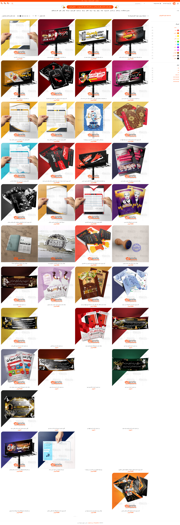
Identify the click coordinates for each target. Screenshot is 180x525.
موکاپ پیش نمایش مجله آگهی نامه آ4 (19, 263)
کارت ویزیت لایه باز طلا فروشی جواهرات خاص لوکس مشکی (19, 222)
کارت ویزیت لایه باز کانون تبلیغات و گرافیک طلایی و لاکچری (130, 469)
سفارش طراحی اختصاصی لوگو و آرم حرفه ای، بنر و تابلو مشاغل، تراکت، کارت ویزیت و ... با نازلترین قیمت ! (90, 7)
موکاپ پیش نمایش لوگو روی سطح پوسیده (56, 263)
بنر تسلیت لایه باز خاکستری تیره (93, 387)
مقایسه (112, 21)
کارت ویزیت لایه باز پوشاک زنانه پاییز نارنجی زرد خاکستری (93, 263)
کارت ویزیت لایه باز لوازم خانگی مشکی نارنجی (130, 511)
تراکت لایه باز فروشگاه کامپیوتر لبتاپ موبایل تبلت (19, 387)
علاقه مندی (112, 27)
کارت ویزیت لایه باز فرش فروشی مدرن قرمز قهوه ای (130, 139)
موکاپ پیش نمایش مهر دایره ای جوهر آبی (93, 511)
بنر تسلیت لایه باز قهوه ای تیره (19, 304)
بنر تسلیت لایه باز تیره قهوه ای (93, 428)
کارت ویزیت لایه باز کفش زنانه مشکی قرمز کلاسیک (56, 98)
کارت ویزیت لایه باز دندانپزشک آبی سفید (130, 304)
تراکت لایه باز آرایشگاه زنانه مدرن (130, 222)
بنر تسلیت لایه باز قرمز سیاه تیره (130, 346)
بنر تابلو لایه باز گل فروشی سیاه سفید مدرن (130, 98)
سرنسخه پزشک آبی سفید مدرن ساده (56, 469)
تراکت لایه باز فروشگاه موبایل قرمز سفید (93, 346)
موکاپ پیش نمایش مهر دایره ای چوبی (130, 263)
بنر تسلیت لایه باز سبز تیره (130, 387)
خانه (148, 16)
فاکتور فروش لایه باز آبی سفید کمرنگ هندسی (19, 181)
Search (12, 3)
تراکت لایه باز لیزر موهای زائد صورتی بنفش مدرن (130, 181)
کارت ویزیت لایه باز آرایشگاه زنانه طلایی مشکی (56, 511)
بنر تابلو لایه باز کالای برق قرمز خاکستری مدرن (56, 57)
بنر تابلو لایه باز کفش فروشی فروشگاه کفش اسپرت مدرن (93, 181)
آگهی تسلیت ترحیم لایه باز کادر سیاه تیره (56, 428)
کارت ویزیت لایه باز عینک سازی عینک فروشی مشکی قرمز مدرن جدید (56, 181)
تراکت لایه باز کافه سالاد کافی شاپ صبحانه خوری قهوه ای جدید (93, 304)
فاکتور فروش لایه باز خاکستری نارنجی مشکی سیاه (19, 139)
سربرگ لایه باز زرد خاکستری (19, 57)
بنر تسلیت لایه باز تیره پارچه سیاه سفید (130, 428)
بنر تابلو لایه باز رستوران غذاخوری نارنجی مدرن (19, 98)
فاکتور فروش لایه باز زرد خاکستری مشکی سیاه (56, 139)
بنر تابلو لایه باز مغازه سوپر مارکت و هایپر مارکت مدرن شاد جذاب (93, 98)
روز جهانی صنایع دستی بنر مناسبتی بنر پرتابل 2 (93, 139)
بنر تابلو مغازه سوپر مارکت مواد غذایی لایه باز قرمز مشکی (130, 57)
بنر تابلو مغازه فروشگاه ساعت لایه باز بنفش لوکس (19, 469)
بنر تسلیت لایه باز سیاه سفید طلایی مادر (19, 346)
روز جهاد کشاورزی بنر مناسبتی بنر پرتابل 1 (93, 469)
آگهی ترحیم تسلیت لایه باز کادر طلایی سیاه (19, 428)
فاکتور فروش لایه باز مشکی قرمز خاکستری (93, 222)
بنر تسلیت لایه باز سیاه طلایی (56, 346)
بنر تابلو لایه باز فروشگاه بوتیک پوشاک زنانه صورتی (19, 511)
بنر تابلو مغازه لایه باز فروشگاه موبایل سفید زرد (93, 57)
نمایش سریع (112, 24)
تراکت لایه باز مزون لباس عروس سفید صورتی (56, 304)
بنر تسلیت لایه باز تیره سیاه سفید (56, 387)
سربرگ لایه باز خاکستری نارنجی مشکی (56, 222)
